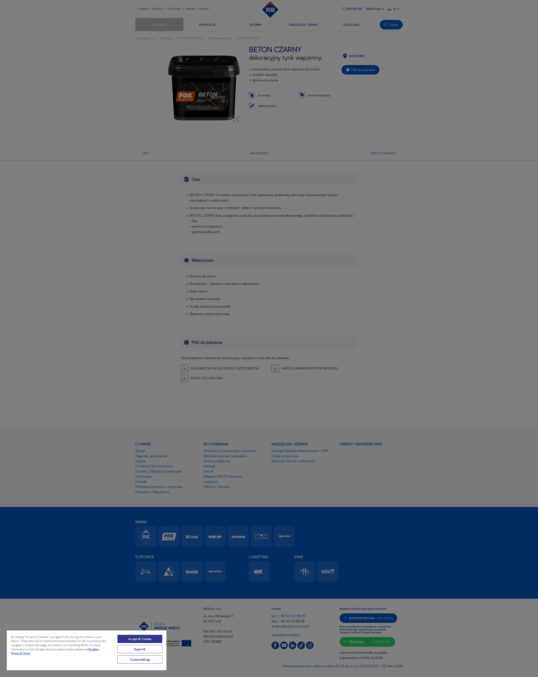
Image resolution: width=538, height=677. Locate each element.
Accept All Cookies (139, 638)
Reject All (139, 649)
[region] (86, 650)
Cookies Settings (140, 659)
